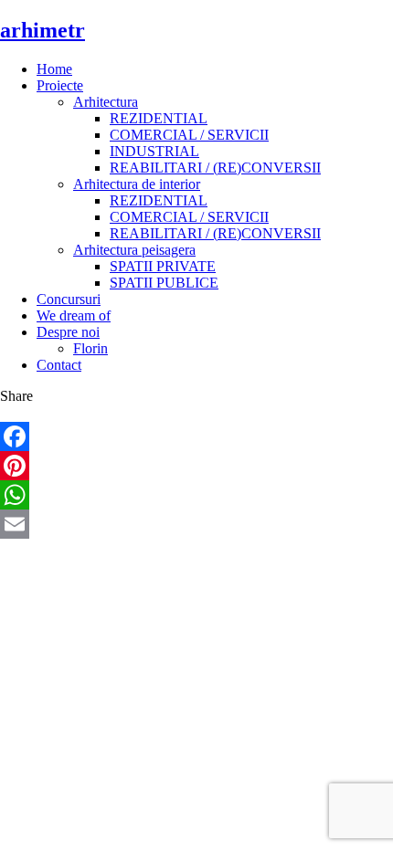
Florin (90, 348)
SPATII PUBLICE (164, 282)
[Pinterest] (196, 465)
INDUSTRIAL (154, 151)
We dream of (74, 315)
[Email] (196, 524)
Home (54, 69)
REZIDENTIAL (158, 118)
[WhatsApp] (196, 495)
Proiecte (60, 85)
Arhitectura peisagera (134, 249)
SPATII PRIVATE (163, 266)
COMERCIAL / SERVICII (189, 134)
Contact (59, 365)
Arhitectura (105, 102)
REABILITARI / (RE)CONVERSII (215, 167)
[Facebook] (196, 436)
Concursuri (69, 299)
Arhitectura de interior (136, 184)
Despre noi (68, 332)
